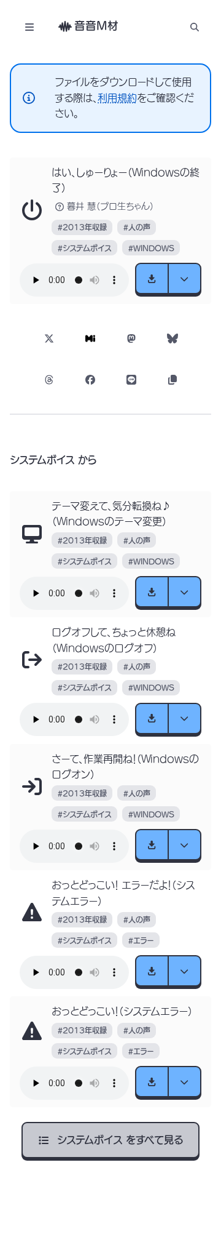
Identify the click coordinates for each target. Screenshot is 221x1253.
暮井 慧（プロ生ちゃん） (110, 206)
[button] (194, 27)
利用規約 (117, 98)
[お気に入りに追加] (32, 210)
